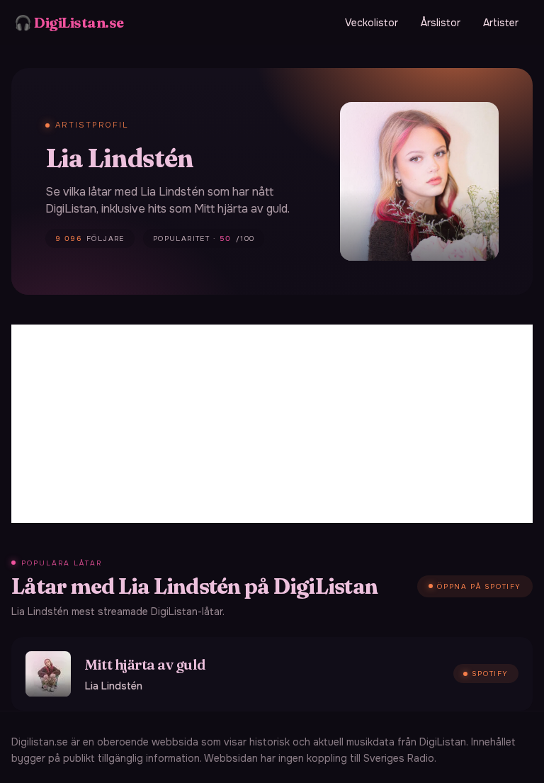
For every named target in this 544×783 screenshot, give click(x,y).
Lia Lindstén (113, 686)
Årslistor (440, 22)
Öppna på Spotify (479, 586)
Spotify (490, 673)
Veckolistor (371, 22)
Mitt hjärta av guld (145, 664)
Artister (500, 22)
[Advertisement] (272, 424)
